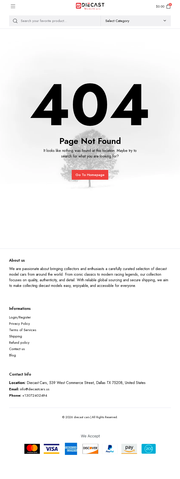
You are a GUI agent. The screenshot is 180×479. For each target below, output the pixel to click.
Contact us (17, 348)
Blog (12, 355)
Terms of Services (22, 330)
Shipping (15, 336)
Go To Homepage (90, 174)
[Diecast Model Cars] (90, 6)
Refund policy (19, 342)
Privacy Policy (19, 323)
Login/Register (20, 317)
